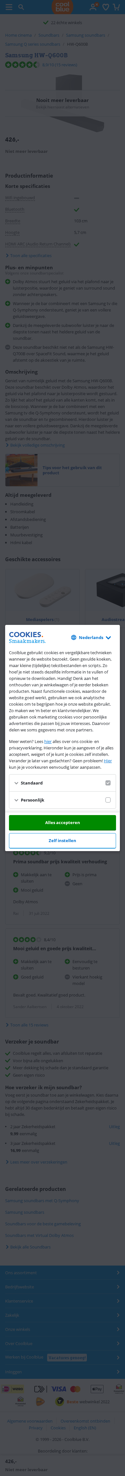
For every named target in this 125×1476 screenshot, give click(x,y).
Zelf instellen (62, 840)
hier (48, 741)
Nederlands (91, 637)
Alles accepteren (62, 822)
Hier (108, 761)
